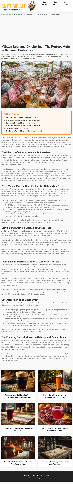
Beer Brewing (45, 3)
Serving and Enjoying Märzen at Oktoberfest (21, 123)
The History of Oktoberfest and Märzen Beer (21, 118)
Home (3, 15)
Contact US (35, 475)
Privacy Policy (45, 475)
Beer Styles (55, 3)
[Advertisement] (36, 30)
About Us (26, 475)
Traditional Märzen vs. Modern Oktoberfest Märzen (23, 126)
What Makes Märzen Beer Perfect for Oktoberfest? (23, 120)
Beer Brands (65, 3)
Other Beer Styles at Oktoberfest (17, 128)
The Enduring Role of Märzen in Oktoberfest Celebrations (25, 131)
